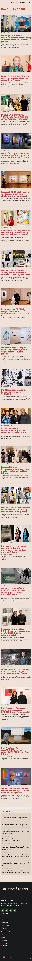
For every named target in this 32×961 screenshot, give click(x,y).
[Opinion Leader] (16, 2)
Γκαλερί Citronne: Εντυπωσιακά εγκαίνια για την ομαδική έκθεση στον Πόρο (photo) (16, 470)
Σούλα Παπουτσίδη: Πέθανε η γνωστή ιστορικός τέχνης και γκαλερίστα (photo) (15, 78)
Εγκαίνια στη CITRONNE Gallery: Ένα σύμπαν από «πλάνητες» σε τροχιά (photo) (15, 311)
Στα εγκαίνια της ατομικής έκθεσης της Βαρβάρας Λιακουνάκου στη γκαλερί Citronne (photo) (13, 549)
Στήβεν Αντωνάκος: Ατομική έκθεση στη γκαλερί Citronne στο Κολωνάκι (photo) (15, 790)
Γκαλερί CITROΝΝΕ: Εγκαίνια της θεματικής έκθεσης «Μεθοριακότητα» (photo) (15, 194)
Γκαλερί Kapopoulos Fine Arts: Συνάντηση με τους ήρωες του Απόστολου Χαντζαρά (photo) (15, 155)
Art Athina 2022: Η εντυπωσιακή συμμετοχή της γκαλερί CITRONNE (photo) (15, 430)
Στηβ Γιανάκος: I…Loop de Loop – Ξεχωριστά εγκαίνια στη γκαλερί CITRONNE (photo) (14, 351)
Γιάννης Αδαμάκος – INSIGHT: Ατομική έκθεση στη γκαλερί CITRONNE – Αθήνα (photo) (15, 671)
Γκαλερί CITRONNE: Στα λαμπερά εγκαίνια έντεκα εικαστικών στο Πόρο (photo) (15, 272)
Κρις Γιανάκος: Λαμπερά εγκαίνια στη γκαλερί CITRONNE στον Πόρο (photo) (15, 710)
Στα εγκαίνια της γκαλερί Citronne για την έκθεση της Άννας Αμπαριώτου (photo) (14, 117)
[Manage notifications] (4, 957)
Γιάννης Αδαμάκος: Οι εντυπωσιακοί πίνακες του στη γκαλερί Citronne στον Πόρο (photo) (16, 38)
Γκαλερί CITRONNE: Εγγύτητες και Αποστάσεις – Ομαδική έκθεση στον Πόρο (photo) (15, 509)
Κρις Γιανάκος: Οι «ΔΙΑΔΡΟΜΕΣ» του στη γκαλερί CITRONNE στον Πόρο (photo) (15, 751)
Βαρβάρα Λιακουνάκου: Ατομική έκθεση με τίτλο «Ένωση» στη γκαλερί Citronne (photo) (13, 591)
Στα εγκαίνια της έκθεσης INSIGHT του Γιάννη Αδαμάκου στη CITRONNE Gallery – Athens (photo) (15, 632)
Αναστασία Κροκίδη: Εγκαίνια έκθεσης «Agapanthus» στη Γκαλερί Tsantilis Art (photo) (15, 232)
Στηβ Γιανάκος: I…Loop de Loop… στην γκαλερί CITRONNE (13, 392)
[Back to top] (27, 956)
